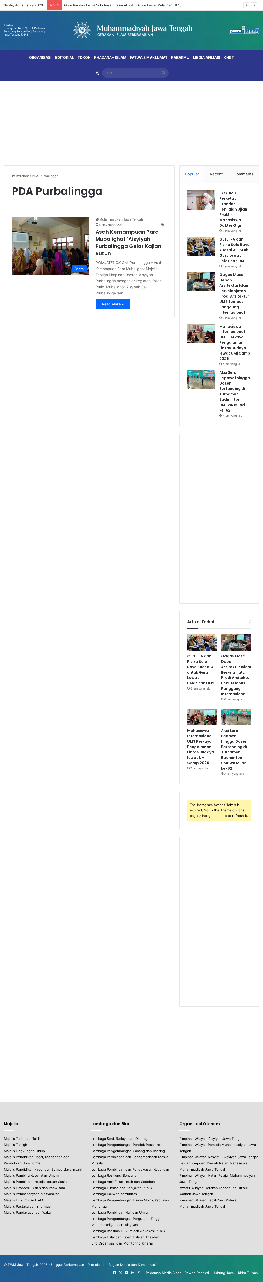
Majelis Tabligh (15, 1145)
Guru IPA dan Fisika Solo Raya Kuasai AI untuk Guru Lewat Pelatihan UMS (122, 5)
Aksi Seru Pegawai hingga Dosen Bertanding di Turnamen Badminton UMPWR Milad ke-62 (234, 391)
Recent (216, 173)
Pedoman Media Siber (163, 1273)
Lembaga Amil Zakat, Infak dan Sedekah (123, 1182)
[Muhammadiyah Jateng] (131, 30)
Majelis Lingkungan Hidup (24, 1151)
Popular (192, 173)
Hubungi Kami (223, 1273)
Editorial (64, 57)
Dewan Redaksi (196, 1273)
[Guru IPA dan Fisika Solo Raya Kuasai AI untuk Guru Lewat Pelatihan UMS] (201, 246)
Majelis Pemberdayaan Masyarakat (31, 1194)
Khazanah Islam (110, 57)
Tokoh (84, 57)
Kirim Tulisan (248, 1273)
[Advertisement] (131, 122)
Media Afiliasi (206, 57)
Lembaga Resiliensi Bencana (113, 1175)
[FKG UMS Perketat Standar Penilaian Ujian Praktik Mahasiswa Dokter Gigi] (201, 200)
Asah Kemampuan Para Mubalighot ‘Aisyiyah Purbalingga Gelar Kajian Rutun (128, 242)
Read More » (113, 304)
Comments (243, 173)
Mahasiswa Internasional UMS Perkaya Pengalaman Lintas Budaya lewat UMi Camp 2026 (234, 342)
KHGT (229, 57)
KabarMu (180, 57)
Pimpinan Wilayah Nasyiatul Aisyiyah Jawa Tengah (219, 1157)
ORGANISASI (40, 57)
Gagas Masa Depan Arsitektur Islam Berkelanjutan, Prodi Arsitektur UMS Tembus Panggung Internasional (234, 293)
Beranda (22, 176)
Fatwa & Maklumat (148, 57)
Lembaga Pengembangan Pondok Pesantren (126, 1145)
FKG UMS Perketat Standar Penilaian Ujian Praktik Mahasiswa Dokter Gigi (233, 209)
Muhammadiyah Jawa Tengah (121, 219)
